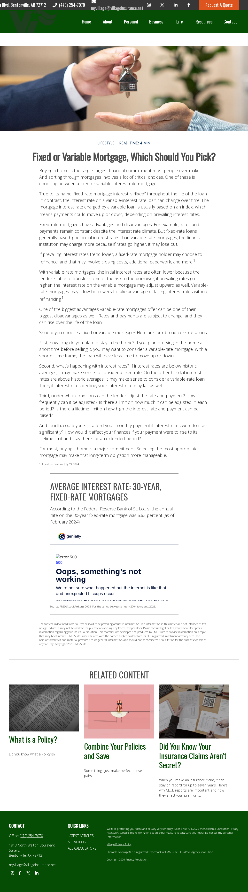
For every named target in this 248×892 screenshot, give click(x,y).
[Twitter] (162, 5)
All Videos (77, 842)
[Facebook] (188, 5)
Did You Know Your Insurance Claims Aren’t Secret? (192, 755)
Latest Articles (81, 835)
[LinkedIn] (175, 5)
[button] (86, 21)
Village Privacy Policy (119, 844)
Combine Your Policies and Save (115, 750)
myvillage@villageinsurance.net (32, 864)
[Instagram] (148, 5)
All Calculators (82, 848)
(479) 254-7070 (72, 5)
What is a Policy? (33, 739)
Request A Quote (219, 5)
